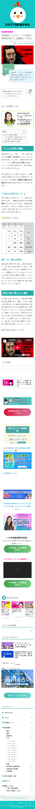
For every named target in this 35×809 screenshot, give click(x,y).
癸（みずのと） (13, 759)
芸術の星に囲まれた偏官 (12, 141)
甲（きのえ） (12, 757)
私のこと (18, 781)
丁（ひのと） (12, 741)
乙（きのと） (12, 745)
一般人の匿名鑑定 (19, 788)
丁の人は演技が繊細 (10, 135)
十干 (19, 738)
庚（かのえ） (12, 752)
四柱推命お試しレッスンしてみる (17, 413)
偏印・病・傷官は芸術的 (14, 139)
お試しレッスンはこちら (17, 695)
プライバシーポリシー (9, 803)
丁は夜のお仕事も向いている (16, 137)
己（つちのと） (13, 750)
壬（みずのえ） (13, 748)
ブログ (18, 718)
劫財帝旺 (19, 736)
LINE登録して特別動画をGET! (17, 550)
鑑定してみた (18, 786)
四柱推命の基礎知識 (19, 766)
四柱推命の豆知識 (19, 769)
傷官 (19, 733)
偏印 (19, 731)
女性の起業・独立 (18, 776)
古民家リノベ (18, 722)
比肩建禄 (19, 771)
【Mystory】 (18, 713)
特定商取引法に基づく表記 (24, 803)
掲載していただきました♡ (10, 668)
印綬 (19, 764)
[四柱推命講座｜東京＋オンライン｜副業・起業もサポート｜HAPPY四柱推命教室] (17, 26)
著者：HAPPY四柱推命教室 (23, 43)
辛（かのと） (12, 761)
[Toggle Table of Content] (23, 132)
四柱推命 (18, 727)
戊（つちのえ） (13, 754)
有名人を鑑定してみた (7, 31)
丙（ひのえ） (12, 743)
